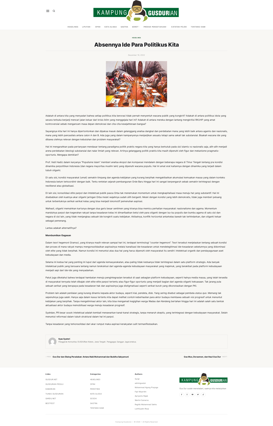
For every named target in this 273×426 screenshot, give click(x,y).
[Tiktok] (203, 394)
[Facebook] (181, 394)
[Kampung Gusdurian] (136, 11)
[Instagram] (187, 394)
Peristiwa (95, 389)
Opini (98, 27)
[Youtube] (192, 394)
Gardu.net (51, 398)
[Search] (54, 11)
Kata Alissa (111, 27)
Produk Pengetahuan (155, 27)
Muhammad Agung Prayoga (146, 387)
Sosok (93, 398)
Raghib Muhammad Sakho (146, 404)
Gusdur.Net (51, 379)
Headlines (73, 27)
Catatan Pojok (179, 27)
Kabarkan (50, 389)
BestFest (50, 403)
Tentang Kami (198, 27)
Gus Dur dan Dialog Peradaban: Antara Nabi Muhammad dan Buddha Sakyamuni (91, 357)
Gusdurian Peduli (55, 384)
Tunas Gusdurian (54, 394)
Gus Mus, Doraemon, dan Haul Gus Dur (202, 357)
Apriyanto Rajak (141, 396)
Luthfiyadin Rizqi (142, 409)
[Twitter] (198, 394)
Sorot (135, 27)
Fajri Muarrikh (140, 392)
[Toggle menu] (48, 11)
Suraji (137, 379)
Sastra (124, 27)
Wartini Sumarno (142, 400)
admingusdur (140, 383)
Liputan (86, 27)
